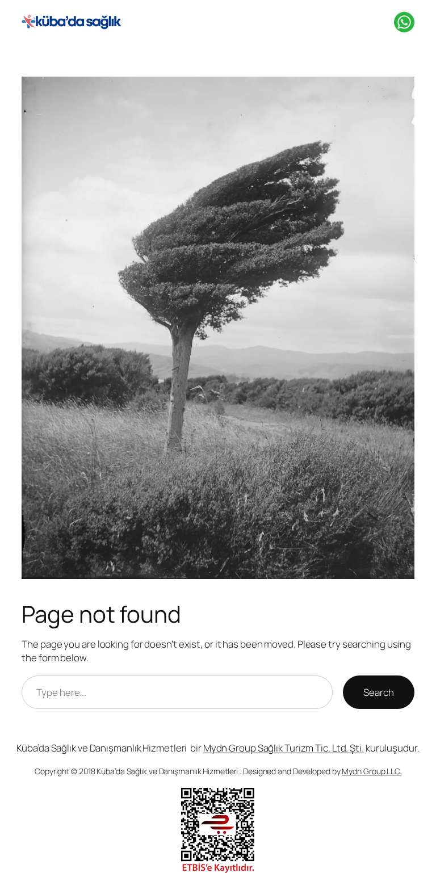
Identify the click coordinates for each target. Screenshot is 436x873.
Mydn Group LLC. (371, 771)
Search (378, 692)
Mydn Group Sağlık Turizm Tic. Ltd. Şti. (283, 747)
